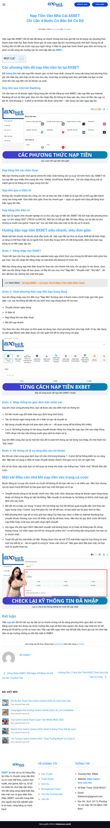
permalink (80, 644)
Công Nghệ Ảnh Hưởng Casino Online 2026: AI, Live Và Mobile (42, 710)
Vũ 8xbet (67, 29)
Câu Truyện (47, 774)
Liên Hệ (45, 799)
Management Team (51, 789)
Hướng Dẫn (58, 644)
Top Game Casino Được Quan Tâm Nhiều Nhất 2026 (37, 719)
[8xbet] (55, 4)
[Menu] (4, 4)
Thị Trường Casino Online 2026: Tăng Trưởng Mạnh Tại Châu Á (43, 738)
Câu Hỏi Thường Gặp (51, 794)
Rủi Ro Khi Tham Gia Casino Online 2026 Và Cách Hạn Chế (40, 700)
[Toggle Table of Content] (20, 58)
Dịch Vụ (45, 784)
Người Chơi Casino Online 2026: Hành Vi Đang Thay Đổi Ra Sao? (43, 729)
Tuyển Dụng (47, 779)
